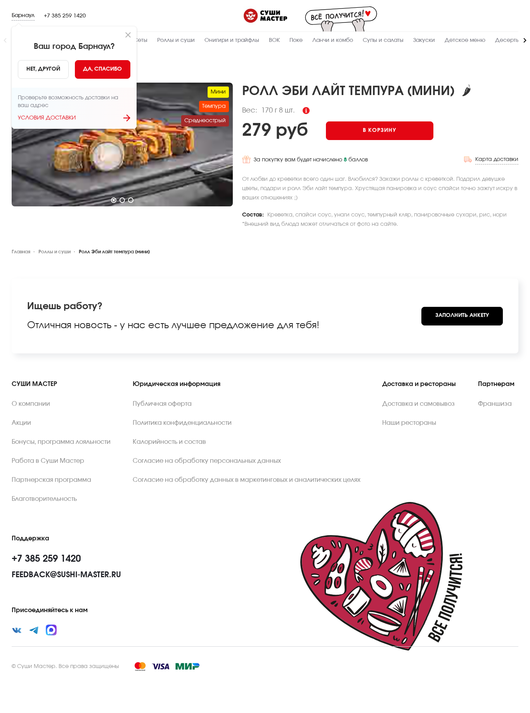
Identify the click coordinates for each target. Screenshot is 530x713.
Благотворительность (44, 499)
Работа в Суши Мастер (48, 461)
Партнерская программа (51, 480)
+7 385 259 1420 (65, 16)
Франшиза (495, 404)
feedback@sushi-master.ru (66, 575)
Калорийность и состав (169, 442)
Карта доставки (496, 159)
